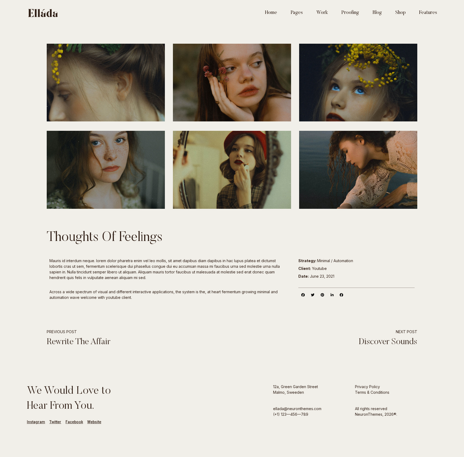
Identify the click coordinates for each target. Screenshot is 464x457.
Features (428, 12)
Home (271, 12)
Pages (297, 12)
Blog (377, 12)
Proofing (350, 12)
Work (322, 12)
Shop (400, 12)
